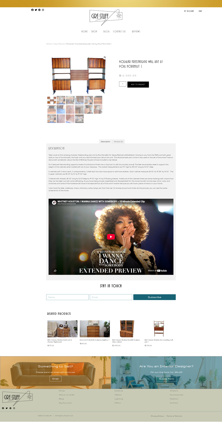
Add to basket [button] (56, 332)
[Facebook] (32, 10)
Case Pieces (59, 44)
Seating (118, 390)
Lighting (118, 398)
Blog (107, 31)
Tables (118, 394)
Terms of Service (174, 416)
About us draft (66, 394)
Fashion (174, 398)
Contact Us (119, 31)
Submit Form (166, 379)
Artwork (174, 390)
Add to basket (138, 84)
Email (55, 378)
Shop (94, 31)
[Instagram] (43, 10)
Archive (174, 402)
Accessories (176, 394)
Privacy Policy (157, 416)
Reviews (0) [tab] (118, 142)
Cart (200, 11)
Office (117, 402)
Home (85, 31)
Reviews (136, 31)
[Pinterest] (39, 10)
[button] (105, 57)
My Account (189, 11)
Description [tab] (105, 142)
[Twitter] (36, 10)
